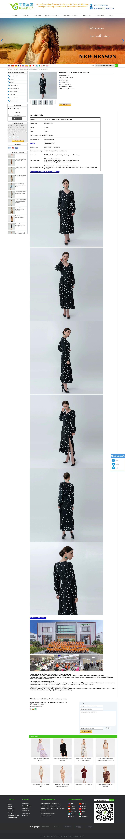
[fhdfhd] (89, 827)
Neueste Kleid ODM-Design (41, 699)
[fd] (78, 827)
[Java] (9, 137)
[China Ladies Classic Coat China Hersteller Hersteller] (11, 162)
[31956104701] (31, 709)
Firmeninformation (38, 618)
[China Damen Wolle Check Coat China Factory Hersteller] (11, 187)
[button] (123, 41)
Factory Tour (11, 808)
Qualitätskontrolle (51, 16)
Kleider (21, 69)
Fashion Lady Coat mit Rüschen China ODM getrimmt (20, 194)
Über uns (26, 16)
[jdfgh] (45, 827)
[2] (13, 148)
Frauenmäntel (14, 85)
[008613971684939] (35, 709)
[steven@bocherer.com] (33, 709)
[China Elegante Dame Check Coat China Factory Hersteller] (11, 154)
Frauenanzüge (14, 88)
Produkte (37, 16)
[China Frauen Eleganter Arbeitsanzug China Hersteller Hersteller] (11, 219)
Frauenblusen (14, 97)
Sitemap (10, 813)
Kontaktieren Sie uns (70, 16)
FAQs (111, 16)
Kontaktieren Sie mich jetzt (18, 141)
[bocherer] (62, 41)
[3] (9, 148)
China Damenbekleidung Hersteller (58, 699)
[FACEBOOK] (67, 827)
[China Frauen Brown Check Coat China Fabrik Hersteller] (11, 170)
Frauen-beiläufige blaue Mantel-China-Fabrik (20, 178)
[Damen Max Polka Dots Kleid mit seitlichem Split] (43, 85)
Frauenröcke (13, 101)
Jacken (12, 82)
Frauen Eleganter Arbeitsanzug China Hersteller (20, 218)
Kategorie (15, 69)
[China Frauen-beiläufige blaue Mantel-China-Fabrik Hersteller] (11, 179)
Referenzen (87, 16)
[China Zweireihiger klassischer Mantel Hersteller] (11, 211)
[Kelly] (17, 137)
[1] (16, 148)
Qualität (32, 143)
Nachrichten (100, 16)
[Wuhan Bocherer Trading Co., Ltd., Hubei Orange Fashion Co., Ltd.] (21, 6)
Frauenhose (13, 91)
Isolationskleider (14, 76)
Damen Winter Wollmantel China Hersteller (19, 202)
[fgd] (56, 827)
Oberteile (12, 94)
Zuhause (15, 16)
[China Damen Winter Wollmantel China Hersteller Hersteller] (11, 203)
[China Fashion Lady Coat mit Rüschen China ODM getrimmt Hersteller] (11, 195)
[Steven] (13, 137)
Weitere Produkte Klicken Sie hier (44, 172)
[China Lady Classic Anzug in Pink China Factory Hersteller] (11, 227)
